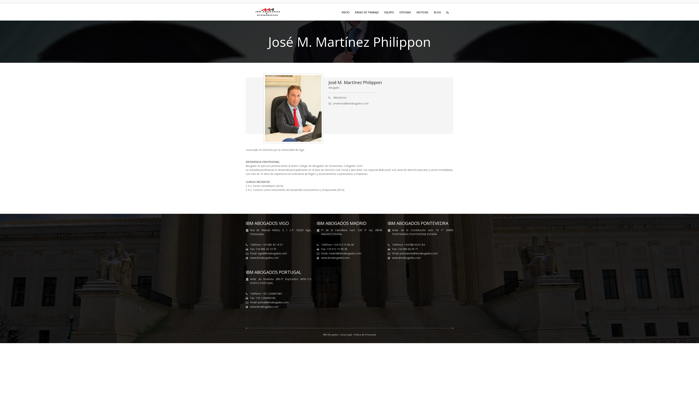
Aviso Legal (346, 334)
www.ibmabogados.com (264, 258)
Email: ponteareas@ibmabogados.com (415, 253)
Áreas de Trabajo (367, 12)
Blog (437, 12)
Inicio (346, 12)
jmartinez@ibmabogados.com (351, 103)
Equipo (389, 12)
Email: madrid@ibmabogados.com (341, 253)
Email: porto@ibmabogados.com (269, 302)
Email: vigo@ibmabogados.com (268, 253)
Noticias (422, 12)
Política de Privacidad (365, 334)
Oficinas (405, 12)
